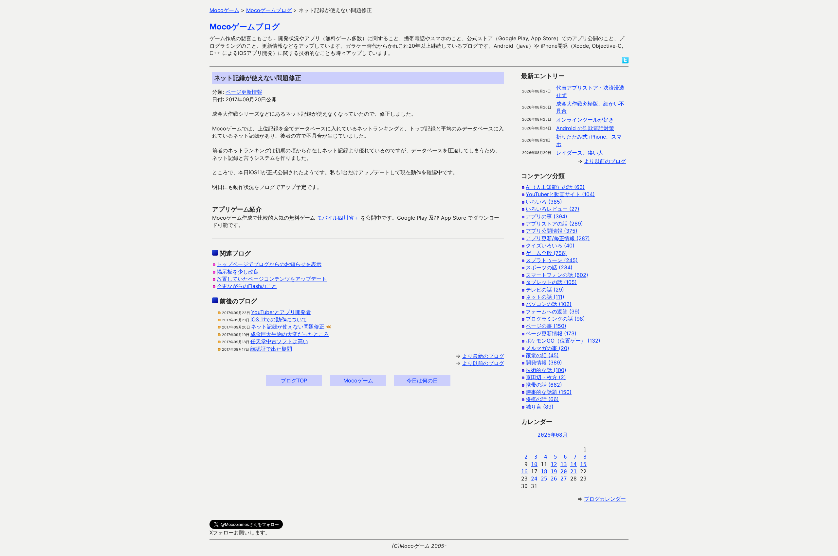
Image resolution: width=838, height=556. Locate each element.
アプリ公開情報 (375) (551, 230)
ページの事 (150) (546, 326)
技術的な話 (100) (546, 370)
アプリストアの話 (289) (554, 223)
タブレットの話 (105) (551, 282)
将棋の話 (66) (542, 399)
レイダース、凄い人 (579, 152)
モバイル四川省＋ (338, 217)
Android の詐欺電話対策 (585, 128)
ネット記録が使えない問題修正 (287, 326)
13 (563, 464)
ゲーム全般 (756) (546, 253)
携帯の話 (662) (544, 384)
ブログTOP (294, 380)
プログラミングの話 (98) (555, 318)
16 (524, 471)
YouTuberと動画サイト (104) (560, 194)
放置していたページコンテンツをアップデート (272, 279)
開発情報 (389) (544, 362)
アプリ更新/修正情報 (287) (558, 238)
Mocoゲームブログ (245, 26)
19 (554, 471)
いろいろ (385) (544, 201)
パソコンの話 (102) (549, 304)
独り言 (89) (540, 406)
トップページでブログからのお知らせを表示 (269, 264)
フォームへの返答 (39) (553, 311)
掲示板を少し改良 (238, 271)
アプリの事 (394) (546, 216)
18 (544, 471)
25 (544, 479)
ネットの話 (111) (545, 297)
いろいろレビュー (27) (552, 209)
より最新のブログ (483, 356)
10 (534, 464)
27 (563, 479)
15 (583, 464)
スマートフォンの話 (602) (557, 275)
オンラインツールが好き (585, 119)
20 (563, 471)
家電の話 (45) (542, 355)
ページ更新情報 (244, 92)
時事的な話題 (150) (549, 392)
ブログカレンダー (605, 499)
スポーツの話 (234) (549, 267)
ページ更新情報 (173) (551, 333)
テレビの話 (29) (545, 289)
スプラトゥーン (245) (552, 260)
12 (554, 464)
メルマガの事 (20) (547, 348)
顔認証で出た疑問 (271, 348)
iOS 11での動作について (278, 319)
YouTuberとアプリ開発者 (281, 312)
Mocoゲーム (358, 380)
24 (534, 479)
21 (573, 471)
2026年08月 (552, 435)
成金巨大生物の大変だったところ (289, 334)
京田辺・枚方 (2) (546, 377)
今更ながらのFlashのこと (247, 286)
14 (573, 464)
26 (554, 479)
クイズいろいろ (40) (550, 245)
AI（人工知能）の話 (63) (555, 187)
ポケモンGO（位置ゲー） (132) (563, 340)
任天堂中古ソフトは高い (279, 341)
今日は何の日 (422, 380)
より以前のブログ (483, 363)
